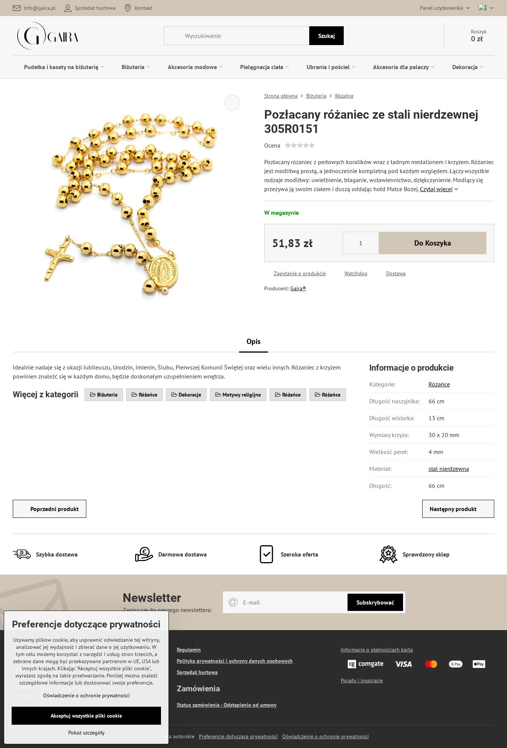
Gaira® (298, 288)
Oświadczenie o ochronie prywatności (325, 736)
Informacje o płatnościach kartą (377, 649)
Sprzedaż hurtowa (197, 672)
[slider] (300, 145)
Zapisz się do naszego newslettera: (167, 610)
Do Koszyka (432, 243)
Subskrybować (375, 602)
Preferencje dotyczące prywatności (238, 736)
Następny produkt (453, 509)
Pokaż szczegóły (86, 732)
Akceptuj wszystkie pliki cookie (86, 715)
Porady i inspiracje (362, 680)
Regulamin (189, 649)
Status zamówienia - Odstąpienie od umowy (227, 704)
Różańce (439, 384)
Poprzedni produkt (54, 509)
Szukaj (326, 35)
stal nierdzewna (449, 468)
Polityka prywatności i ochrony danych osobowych (235, 661)
